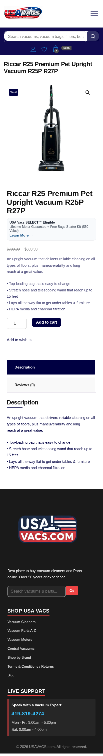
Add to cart (46, 322)
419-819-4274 (28, 713)
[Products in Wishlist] (44, 48)
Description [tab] (24, 367)
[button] (87, 92)
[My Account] (33, 48)
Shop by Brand (19, 657)
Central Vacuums (21, 648)
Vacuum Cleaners (22, 622)
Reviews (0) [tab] (24, 385)
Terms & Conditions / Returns (31, 666)
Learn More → (21, 235)
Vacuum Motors (20, 639)
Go (72, 591)
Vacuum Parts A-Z (22, 630)
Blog (11, 675)
